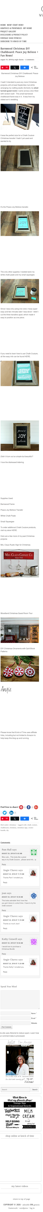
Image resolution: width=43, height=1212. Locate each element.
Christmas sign (22, 828)
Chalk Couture (32, 825)
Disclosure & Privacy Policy (14, 34)
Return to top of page (21, 1199)
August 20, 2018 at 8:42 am (12, 853)
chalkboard (5, 828)
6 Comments (30, 59)
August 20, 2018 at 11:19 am (13, 874)
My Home (27, 28)
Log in (32, 1208)
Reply (4, 864)
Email (33, 1018)
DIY (7, 830)
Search (34, 1089)
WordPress (23, 1208)
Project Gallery (8, 31)
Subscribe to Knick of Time (13, 41)
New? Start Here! (15, 24)
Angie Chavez (19, 59)
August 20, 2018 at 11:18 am (13, 920)
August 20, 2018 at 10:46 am (12, 943)
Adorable (26, 1205)
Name (33, 1013)
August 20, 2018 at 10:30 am (12, 897)
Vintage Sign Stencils (10, 38)
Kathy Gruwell (9, 939)
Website (34, 1023)
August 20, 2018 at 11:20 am (13, 963)
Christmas (12, 825)
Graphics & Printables (11, 28)
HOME (3, 24)
